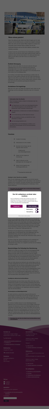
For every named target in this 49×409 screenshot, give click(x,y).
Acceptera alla (16, 206)
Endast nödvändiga (32, 206)
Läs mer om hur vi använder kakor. (22, 202)
